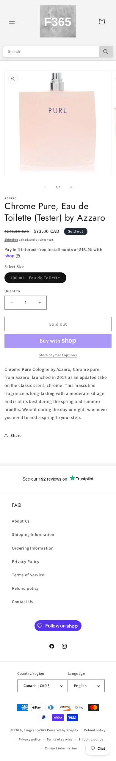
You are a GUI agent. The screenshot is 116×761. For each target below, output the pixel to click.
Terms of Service (28, 575)
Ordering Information (33, 548)
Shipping (11, 239)
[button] (11, 21)
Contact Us (22, 601)
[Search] (106, 51)
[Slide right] (71, 187)
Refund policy (25, 588)
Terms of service (60, 739)
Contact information (61, 748)
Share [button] (16, 435)
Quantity (12, 291)
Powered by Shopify (62, 730)
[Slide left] (44, 187)
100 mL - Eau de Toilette (38, 279)
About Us (21, 521)
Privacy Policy (25, 561)
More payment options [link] (58, 355)
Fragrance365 (35, 730)
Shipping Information (33, 534)
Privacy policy (30, 739)
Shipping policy (91, 739)
